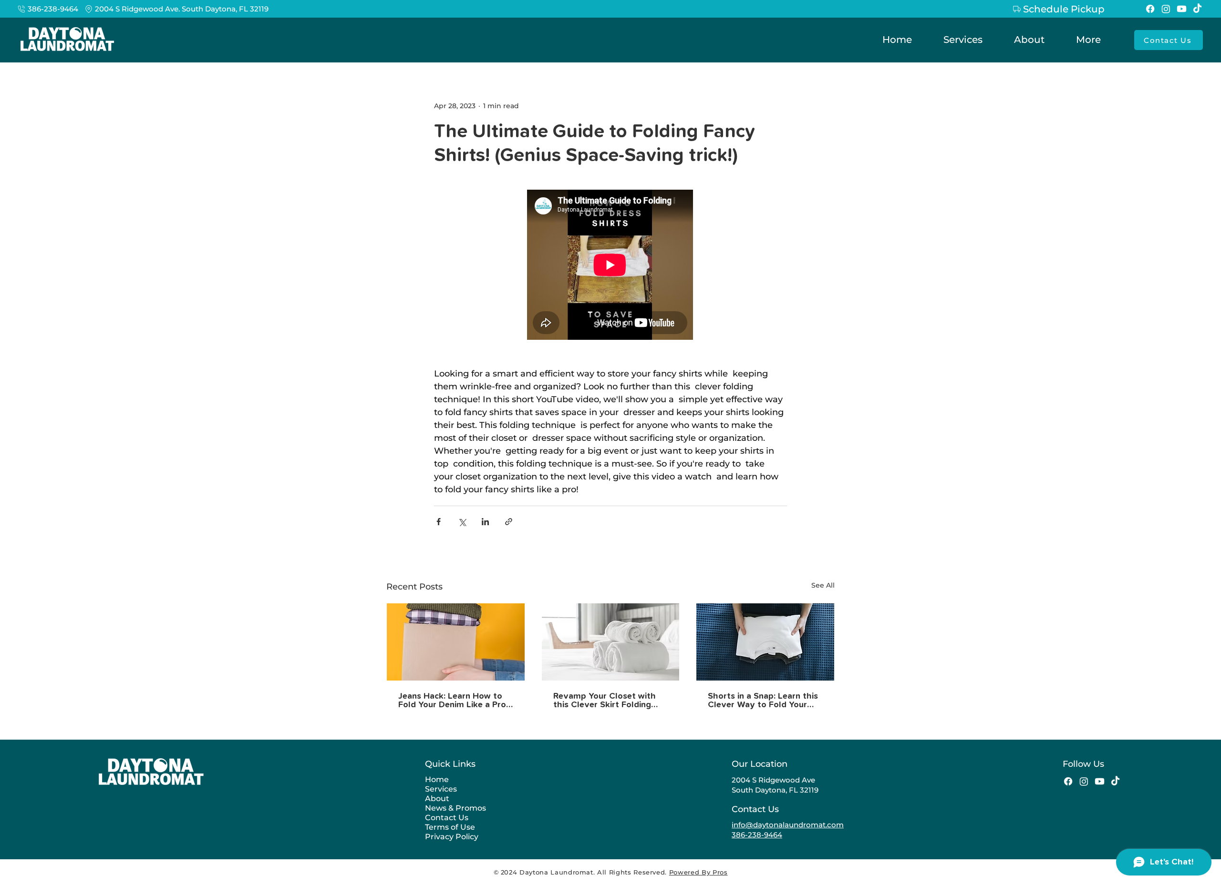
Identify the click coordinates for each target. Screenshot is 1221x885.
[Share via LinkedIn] (485, 521)
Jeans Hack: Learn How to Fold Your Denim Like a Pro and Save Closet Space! (452, 700)
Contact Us (446, 817)
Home (437, 779)
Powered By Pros (698, 872)
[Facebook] (1150, 8)
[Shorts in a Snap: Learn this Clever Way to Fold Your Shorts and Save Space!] (765, 642)
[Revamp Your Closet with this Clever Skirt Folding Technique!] (611, 642)
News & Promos (455, 808)
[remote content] (610, 266)
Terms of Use (450, 827)
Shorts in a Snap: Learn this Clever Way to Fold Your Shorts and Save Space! (763, 700)
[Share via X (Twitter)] (461, 521)
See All (823, 585)
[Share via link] (508, 521)
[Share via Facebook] (438, 521)
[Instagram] (1165, 8)
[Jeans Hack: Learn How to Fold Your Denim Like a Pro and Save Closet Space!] (456, 642)
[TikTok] (1197, 8)
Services (441, 788)
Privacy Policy (451, 836)
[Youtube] (1181, 8)
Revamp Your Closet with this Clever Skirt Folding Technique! (604, 700)
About (437, 798)
